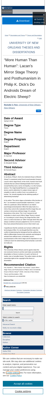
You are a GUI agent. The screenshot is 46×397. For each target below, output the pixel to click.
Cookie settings (12, 373)
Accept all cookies (23, 383)
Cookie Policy (16, 376)
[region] (23, 375)
